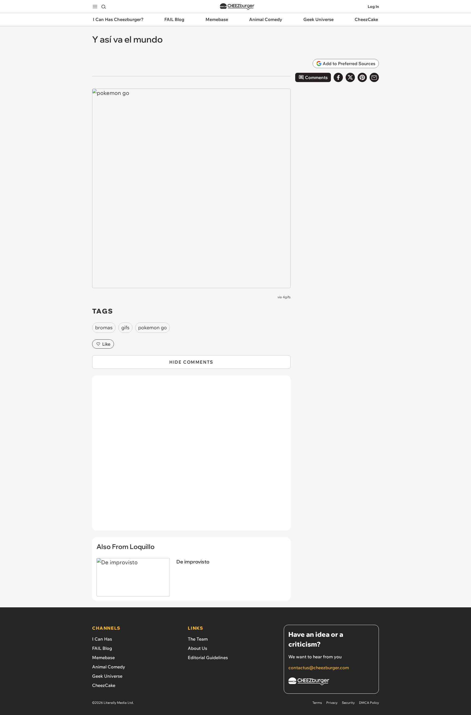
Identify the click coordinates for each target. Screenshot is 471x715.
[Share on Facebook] (338, 77)
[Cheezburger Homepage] (237, 6)
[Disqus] (191, 456)
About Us (197, 648)
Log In (373, 6)
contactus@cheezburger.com (318, 667)
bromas (104, 327)
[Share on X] (350, 77)
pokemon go (152, 327)
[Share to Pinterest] (362, 77)
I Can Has (102, 639)
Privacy (331, 703)
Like (106, 344)
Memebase (103, 657)
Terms (317, 703)
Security (348, 703)
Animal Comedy (108, 666)
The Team (198, 639)
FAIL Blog (102, 648)
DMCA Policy (369, 703)
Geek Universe (107, 676)
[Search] (103, 6)
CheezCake (103, 685)
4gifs (287, 297)
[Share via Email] (374, 77)
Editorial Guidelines (208, 657)
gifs (125, 327)
